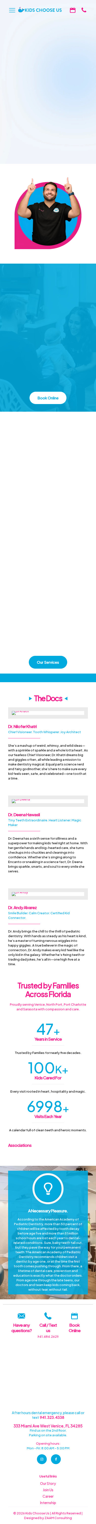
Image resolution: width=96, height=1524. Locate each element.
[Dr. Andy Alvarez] (48, 894)
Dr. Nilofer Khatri (22, 726)
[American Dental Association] (80, 1156)
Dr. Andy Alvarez (22, 907)
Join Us (48, 1490)
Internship (48, 1502)
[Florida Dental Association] (32, 1156)
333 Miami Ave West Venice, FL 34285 (48, 1425)
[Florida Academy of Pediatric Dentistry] (64, 1156)
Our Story (48, 1483)
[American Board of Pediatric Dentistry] (48, 1156)
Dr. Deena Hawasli (24, 814)
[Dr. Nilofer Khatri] (48, 713)
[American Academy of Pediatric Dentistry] (16, 1156)
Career (48, 1496)
